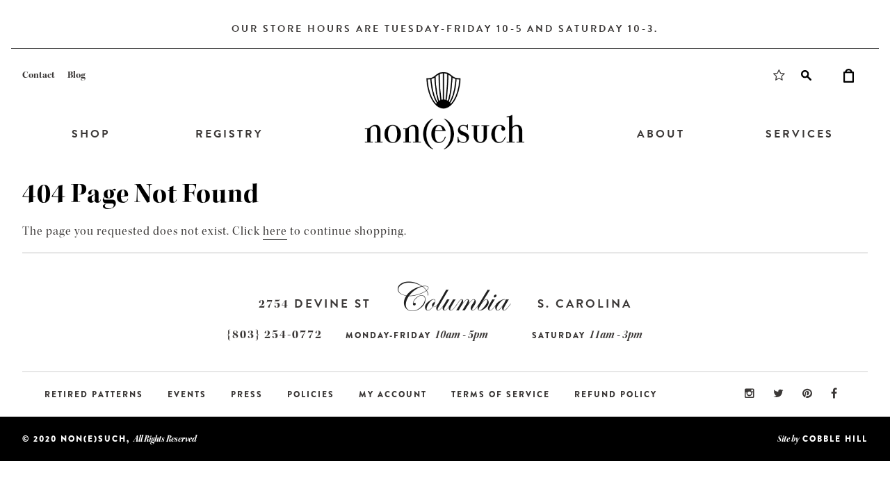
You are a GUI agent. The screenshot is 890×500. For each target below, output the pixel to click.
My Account (393, 394)
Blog (76, 75)
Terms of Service (500, 394)
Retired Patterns (93, 394)
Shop (91, 134)
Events (187, 394)
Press (247, 394)
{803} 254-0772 (275, 334)
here (275, 231)
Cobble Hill (835, 439)
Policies (310, 394)
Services (800, 134)
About (661, 134)
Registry (229, 134)
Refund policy (615, 394)
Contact (38, 75)
